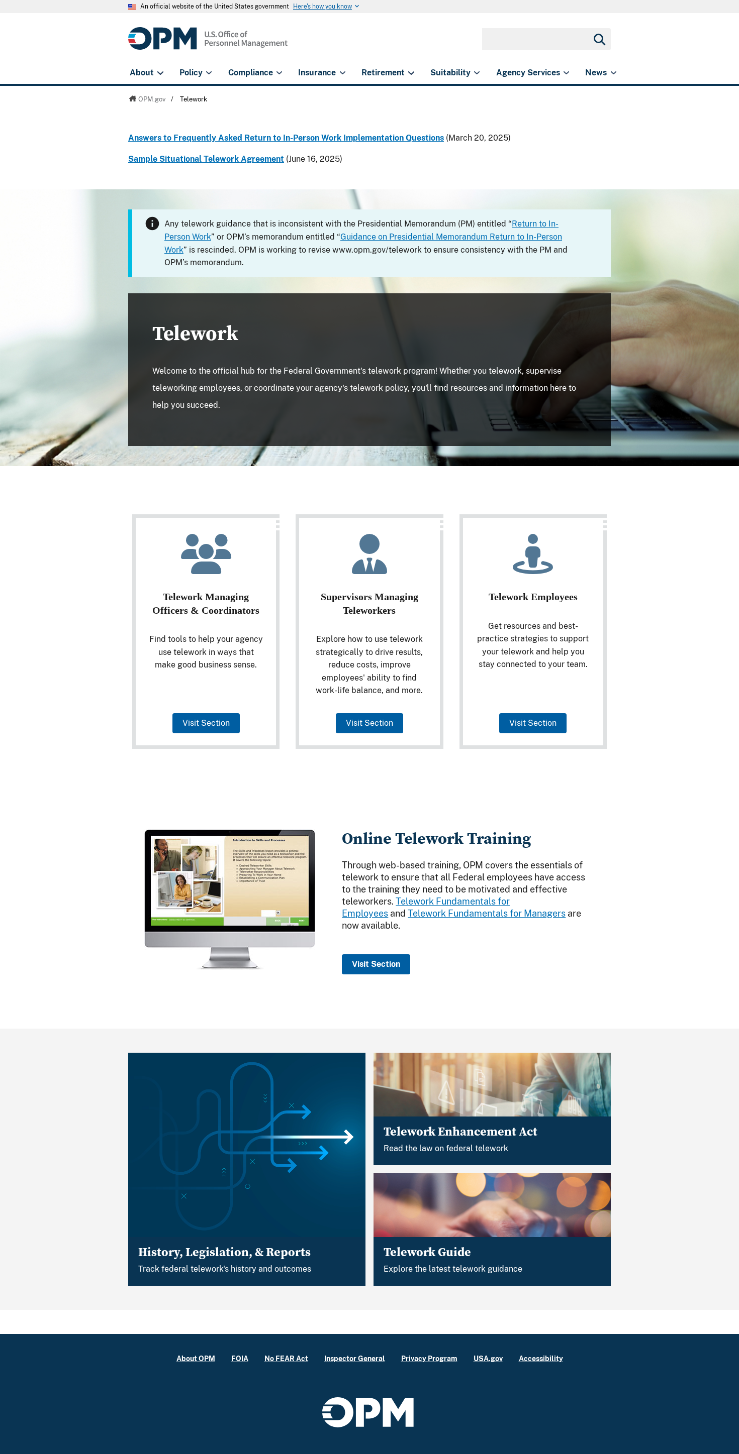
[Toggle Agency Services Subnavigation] (566, 73)
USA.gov (488, 1358)
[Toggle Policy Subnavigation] (209, 73)
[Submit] (599, 39)
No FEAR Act (286, 1358)
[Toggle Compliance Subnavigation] (279, 73)
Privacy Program (429, 1358)
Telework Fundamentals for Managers (487, 913)
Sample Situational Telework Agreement (206, 159)
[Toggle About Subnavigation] (160, 73)
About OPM (195, 1358)
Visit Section (206, 723)
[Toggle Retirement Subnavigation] (411, 73)
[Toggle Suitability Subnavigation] (477, 73)
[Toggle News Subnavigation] (613, 73)
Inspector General (354, 1358)
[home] (208, 44)
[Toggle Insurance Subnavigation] (342, 73)
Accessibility (541, 1358)
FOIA (239, 1358)
